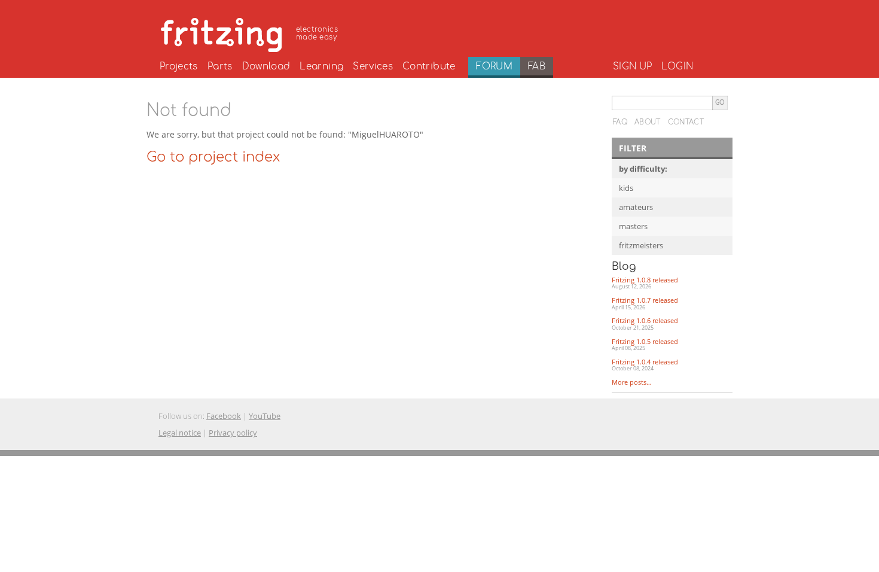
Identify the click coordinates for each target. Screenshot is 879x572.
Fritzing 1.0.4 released (645, 365)
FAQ (620, 122)
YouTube (264, 415)
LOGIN (677, 66)
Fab (536, 66)
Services (373, 66)
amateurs (636, 207)
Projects (179, 66)
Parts (220, 66)
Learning (321, 66)
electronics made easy (317, 33)
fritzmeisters (641, 245)
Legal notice (179, 432)
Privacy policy (233, 432)
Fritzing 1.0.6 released (645, 324)
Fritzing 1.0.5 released (645, 344)
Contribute (429, 66)
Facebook (223, 415)
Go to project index (213, 157)
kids (626, 187)
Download (266, 66)
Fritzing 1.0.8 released (645, 283)
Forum (494, 66)
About (647, 122)
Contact (686, 122)
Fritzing (251, 33)
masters (633, 226)
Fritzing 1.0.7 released (645, 303)
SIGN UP (632, 66)
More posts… (632, 382)
